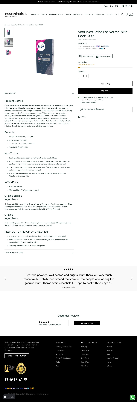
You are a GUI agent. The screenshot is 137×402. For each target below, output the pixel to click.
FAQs (58, 362)
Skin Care (85, 350)
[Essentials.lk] (16, 14)
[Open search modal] (122, 14)
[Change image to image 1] (8, 32)
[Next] (106, 2)
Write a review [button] (87, 323)
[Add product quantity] (80, 76)
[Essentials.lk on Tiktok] (129, 6)
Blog (57, 366)
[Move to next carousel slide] (131, 278)
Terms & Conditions (63, 358)
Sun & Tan (85, 362)
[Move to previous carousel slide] (5, 278)
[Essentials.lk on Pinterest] (11, 379)
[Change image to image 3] (8, 52)
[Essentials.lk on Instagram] (126, 6)
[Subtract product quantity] (87, 76)
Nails (109, 362)
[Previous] (31, 2)
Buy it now (105, 91)
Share (83, 117)
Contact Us (60, 350)
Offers (109, 366)
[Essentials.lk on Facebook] (123, 6)
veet (80, 39)
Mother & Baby (113, 358)
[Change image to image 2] (8, 42)
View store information (88, 102)
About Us (59, 354)
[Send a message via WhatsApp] (132, 397)
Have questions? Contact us (94, 109)
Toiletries (85, 354)
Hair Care (85, 358)
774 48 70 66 (20, 356)
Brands (109, 346)
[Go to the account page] (127, 14)
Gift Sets (84, 366)
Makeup (84, 346)
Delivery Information (63, 346)
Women (110, 350)
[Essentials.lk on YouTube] (132, 6)
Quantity (81, 71)
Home (6, 25)
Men (108, 354)
